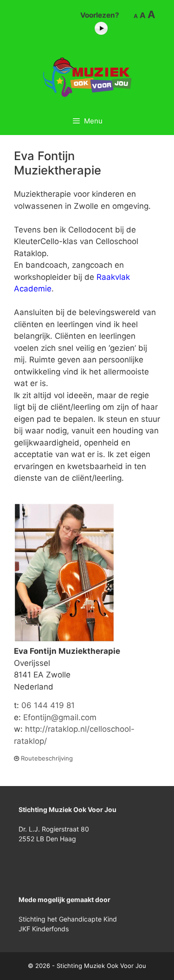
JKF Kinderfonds (44, 929)
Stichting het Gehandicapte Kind (68, 919)
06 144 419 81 (48, 705)
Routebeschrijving (46, 758)
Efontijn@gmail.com (60, 717)
